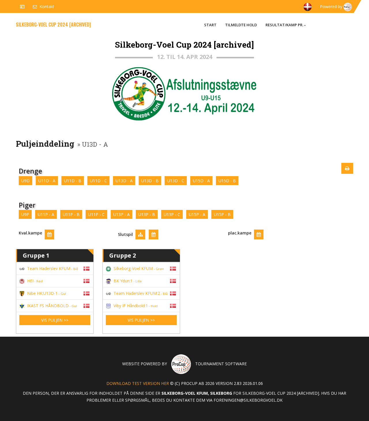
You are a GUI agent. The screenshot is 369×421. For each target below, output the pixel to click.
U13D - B (150, 180)
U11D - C (98, 180)
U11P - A (46, 214)
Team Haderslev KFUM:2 (141, 293)
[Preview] (347, 168)
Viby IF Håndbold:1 (136, 305)
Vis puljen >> (54, 320)
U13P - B (146, 214)
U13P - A (121, 214)
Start (210, 24)
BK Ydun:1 (128, 281)
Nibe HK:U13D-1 (46, 293)
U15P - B (222, 214)
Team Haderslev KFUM (52, 268)
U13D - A (124, 180)
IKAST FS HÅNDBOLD (52, 305)
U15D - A (201, 180)
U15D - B (227, 180)
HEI (35, 281)
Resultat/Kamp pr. (284, 24)
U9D (25, 180)
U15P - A (197, 214)
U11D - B (72, 180)
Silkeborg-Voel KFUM (139, 268)
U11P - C (96, 214)
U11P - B (71, 214)
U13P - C (172, 214)
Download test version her (137, 383)
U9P (25, 214)
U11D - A (46, 180)
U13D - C (175, 180)
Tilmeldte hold (241, 24)
